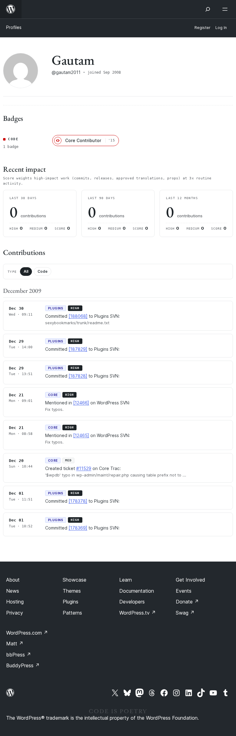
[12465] (81, 435)
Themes (72, 591)
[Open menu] (226, 9)
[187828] (78, 375)
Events (183, 591)
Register (202, 27)
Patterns (72, 613)
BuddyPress (23, 665)
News (12, 591)
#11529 (83, 468)
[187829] (78, 349)
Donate (187, 602)
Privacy (14, 613)
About (13, 580)
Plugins (70, 602)
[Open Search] (207, 9)
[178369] (78, 527)
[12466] (81, 402)
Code (42, 271)
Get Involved (190, 580)
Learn (125, 580)
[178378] (78, 501)
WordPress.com (27, 633)
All (26, 271)
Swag (185, 613)
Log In (221, 27)
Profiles (14, 27)
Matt (14, 643)
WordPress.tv (137, 613)
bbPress (18, 655)
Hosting (15, 602)
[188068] (78, 316)
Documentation (136, 591)
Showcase (74, 580)
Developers (132, 602)
